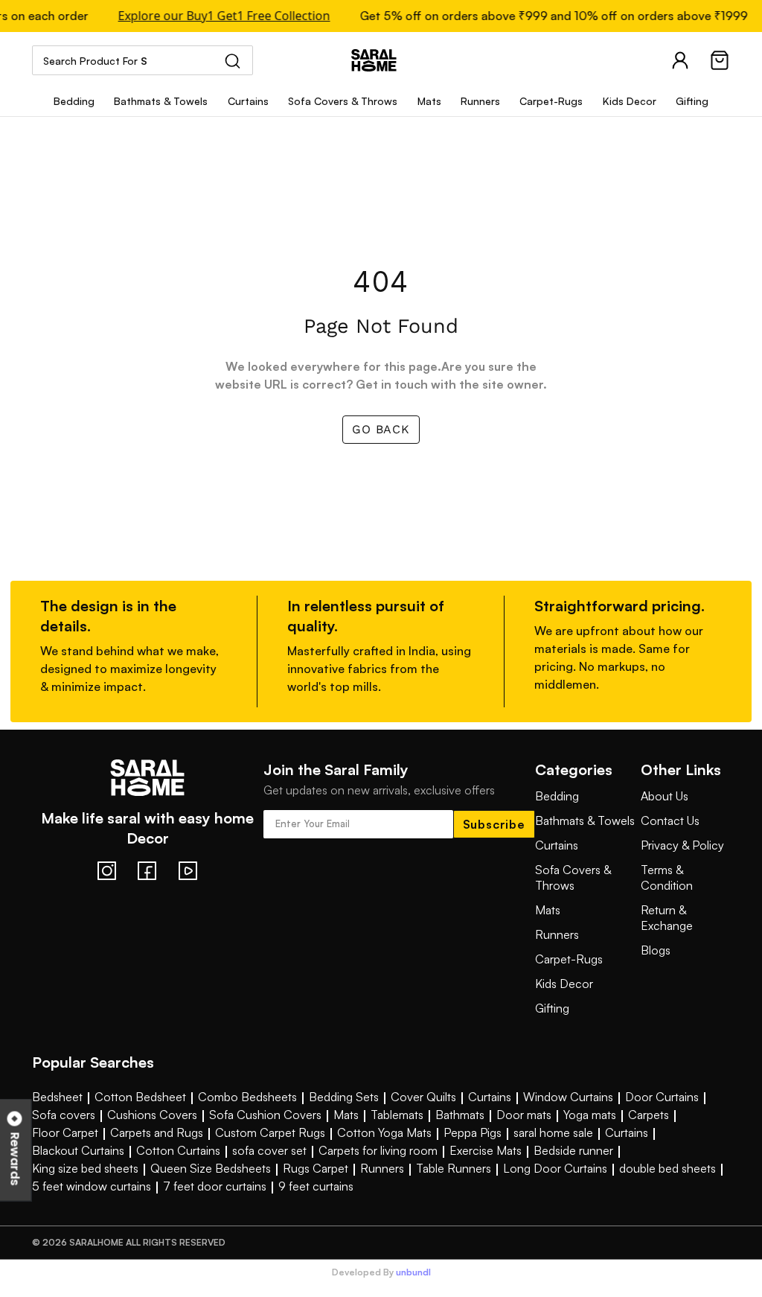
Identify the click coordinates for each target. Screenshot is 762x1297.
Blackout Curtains (78, 1150)
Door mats (523, 1114)
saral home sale (553, 1132)
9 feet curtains (315, 1186)
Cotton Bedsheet (140, 1096)
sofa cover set (269, 1150)
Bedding (557, 795)
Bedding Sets (344, 1096)
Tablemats (397, 1114)
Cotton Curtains (178, 1150)
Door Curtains (662, 1096)
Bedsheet (57, 1096)
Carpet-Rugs (569, 959)
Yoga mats (589, 1114)
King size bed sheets (85, 1168)
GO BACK (381, 429)
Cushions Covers (152, 1114)
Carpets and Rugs (156, 1132)
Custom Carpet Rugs (270, 1132)
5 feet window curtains (91, 1186)
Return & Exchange (667, 917)
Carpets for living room (378, 1150)
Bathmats (459, 1114)
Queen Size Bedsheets (210, 1168)
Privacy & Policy (682, 845)
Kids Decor (564, 983)
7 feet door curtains (214, 1186)
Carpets (648, 1114)
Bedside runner (573, 1150)
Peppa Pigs (473, 1132)
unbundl (413, 1272)
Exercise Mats (485, 1150)
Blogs (655, 950)
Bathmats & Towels (585, 820)
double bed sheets (667, 1168)
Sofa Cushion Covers (265, 1114)
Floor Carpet (65, 1132)
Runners (557, 934)
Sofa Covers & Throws (573, 877)
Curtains (556, 845)
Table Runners (453, 1168)
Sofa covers (63, 1114)
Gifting (552, 1008)
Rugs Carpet (315, 1168)
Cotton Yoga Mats (384, 1132)
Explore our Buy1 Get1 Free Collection (220, 16)
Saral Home (381, 60)
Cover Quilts (423, 1096)
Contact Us (670, 820)
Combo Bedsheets (247, 1096)
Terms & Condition (667, 877)
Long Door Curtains (555, 1168)
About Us (664, 795)
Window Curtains (568, 1096)
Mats (547, 909)
